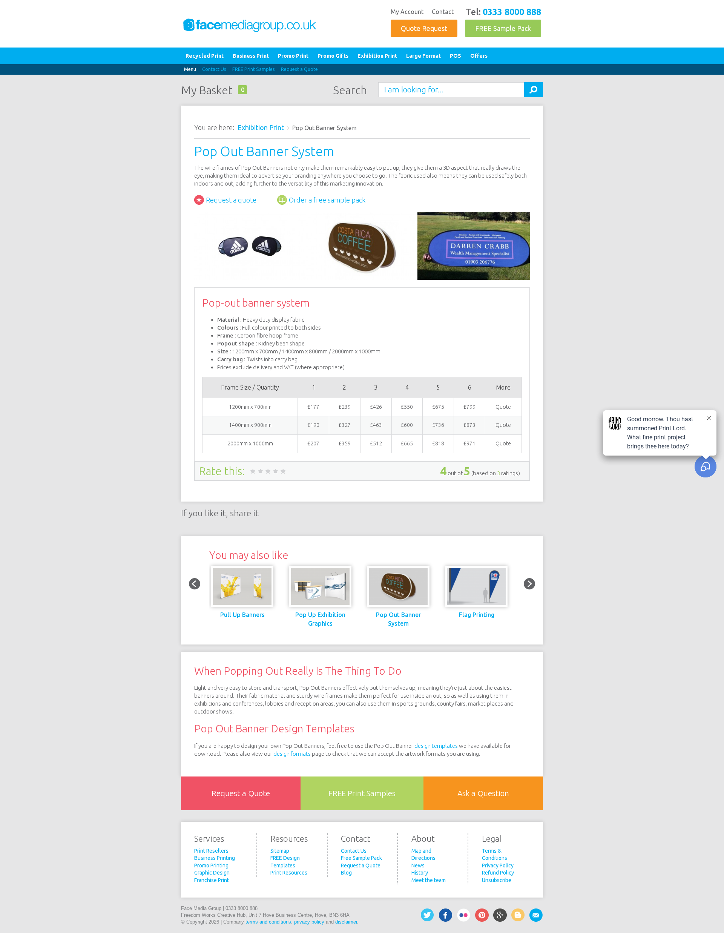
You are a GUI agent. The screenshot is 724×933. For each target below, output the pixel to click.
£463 (376, 425)
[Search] (533, 89)
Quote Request (424, 28)
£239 (345, 407)
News (418, 865)
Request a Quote (299, 69)
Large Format (423, 56)
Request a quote (231, 200)
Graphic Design (212, 873)
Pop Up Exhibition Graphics (320, 618)
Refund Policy (498, 873)
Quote (503, 407)
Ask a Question (483, 793)
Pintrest (482, 915)
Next (529, 583)
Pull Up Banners (242, 614)
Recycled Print (205, 56)
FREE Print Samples (253, 69)
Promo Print (293, 56)
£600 (407, 425)
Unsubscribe (496, 880)
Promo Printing (211, 865)
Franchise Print (211, 880)
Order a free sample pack (327, 200)
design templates (436, 746)
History (419, 873)
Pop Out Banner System (398, 618)
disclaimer (346, 922)
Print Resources (288, 873)
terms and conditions (268, 922)
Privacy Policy (498, 865)
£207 (313, 443)
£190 (313, 425)
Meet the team (428, 880)
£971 (469, 443)
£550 (407, 407)
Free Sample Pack (361, 858)
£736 (438, 425)
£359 (345, 443)
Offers (479, 56)
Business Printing (214, 858)
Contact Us (214, 69)
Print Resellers (211, 851)
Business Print (251, 56)
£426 (376, 407)
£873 (469, 425)
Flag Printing (476, 614)
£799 (469, 407)
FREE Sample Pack (503, 28)
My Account (407, 11)
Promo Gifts (333, 56)
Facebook (445, 915)
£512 (376, 443)
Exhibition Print (377, 56)
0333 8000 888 (512, 12)
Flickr (464, 915)
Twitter (427, 915)
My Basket (206, 90)
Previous (194, 583)
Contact (443, 11)
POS (455, 56)
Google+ (500, 915)
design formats (292, 753)
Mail (536, 915)
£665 (407, 443)
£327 (345, 425)
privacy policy (309, 922)
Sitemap (279, 851)
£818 (438, 443)
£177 (313, 407)
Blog (346, 873)
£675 (438, 407)
